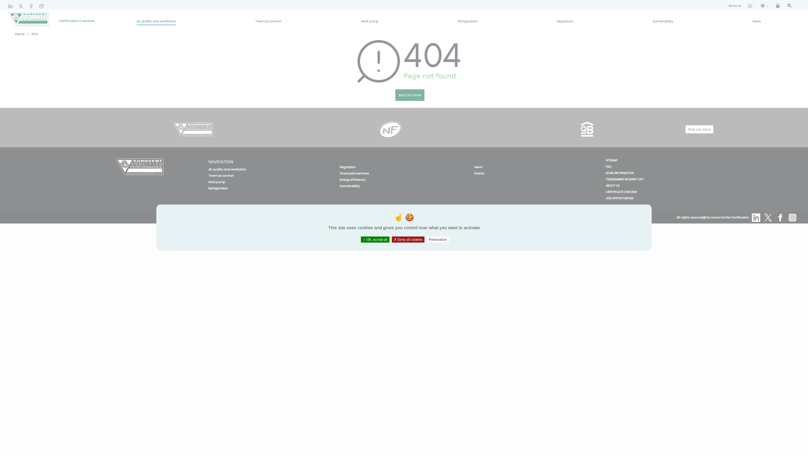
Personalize (438, 239)
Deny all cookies (409, 239)
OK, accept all (376, 239)
